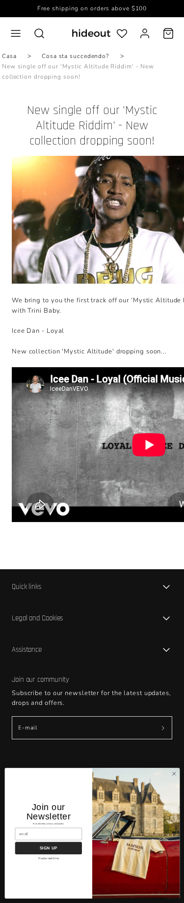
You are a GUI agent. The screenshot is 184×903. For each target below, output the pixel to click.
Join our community (40, 679)
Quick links (26, 586)
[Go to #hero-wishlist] (122, 33)
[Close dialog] (174, 774)
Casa (9, 56)
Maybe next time (48, 858)
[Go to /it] (91, 33)
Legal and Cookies (37, 618)
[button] (15, 33)
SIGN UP (48, 847)
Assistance (27, 649)
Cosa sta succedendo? (75, 56)
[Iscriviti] (163, 727)
